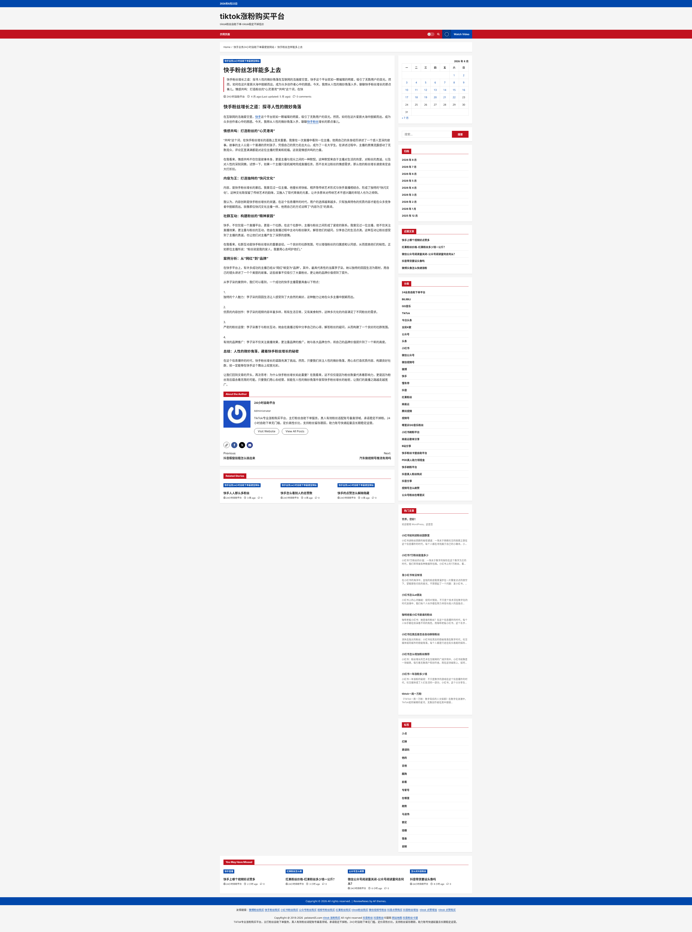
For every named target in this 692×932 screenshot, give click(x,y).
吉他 (404, 765)
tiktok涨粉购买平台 (252, 16)
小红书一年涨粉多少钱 (414, 673)
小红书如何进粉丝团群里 (416, 535)
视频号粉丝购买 (326, 909)
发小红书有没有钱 (412, 574)
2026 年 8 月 (409, 159)
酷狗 (404, 773)
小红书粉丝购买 (289, 909)
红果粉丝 (407, 397)
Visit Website (266, 431)
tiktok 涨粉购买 (331, 917)
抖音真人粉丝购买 (412, 474)
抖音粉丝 (368, 917)
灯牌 (404, 741)
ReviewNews (361, 901)
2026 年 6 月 (409, 173)
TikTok (406, 313)
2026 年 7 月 (409, 166)
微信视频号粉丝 (378, 909)
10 (406, 90)
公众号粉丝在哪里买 (413, 494)
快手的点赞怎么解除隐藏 (353, 493)
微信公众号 (408, 355)
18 (416, 97)
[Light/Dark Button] (430, 34)
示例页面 (225, 34)
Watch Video (461, 34)
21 (444, 97)
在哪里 (405, 798)
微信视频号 (408, 362)
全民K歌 (406, 327)
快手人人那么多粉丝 (236, 493)
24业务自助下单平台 (413, 292)
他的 (404, 757)
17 (406, 97)
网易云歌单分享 (411, 439)
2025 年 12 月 (410, 215)
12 (425, 90)
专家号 (405, 789)
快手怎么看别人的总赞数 (296, 493)
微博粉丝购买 (256, 909)
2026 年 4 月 (409, 187)
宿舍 (404, 838)
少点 (404, 733)
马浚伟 (405, 814)
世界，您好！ (409, 519)
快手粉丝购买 (272, 909)
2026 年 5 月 (409, 180)
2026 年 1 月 (409, 208)
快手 (227, 106)
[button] (226, 445)
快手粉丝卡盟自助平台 (414, 452)
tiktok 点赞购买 (447, 909)
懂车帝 (405, 383)
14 (444, 90)
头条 (404, 341)
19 (425, 97)
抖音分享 (407, 480)
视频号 (405, 418)
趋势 (404, 805)
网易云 (405, 404)
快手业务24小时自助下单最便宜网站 (242, 61)
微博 (404, 369)
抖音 (404, 390)
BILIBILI (406, 299)
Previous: (239, 455)
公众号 (405, 334)
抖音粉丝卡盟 (410, 917)
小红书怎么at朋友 (412, 594)
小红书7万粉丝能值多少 (415, 555)
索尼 (404, 822)
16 (463, 90)
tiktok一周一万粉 (412, 693)
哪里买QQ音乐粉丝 (412, 425)
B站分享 (406, 445)
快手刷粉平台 (409, 467)
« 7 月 (405, 117)
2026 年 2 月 (409, 201)
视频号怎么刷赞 (411, 487)
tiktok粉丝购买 (360, 909)
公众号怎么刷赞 (356, 871)
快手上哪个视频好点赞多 (416, 239)
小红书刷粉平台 (411, 432)
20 (435, 97)
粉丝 (236, 106)
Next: (375, 455)
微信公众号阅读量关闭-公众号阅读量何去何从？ (429, 254)
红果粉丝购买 (343, 909)
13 (435, 90)
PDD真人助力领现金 (413, 459)
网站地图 (397, 917)
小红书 (405, 348)
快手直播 (229, 871)
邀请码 (405, 749)
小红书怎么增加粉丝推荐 (416, 654)
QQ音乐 (406, 306)
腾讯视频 (407, 410)
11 (416, 90)
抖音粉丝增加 (410, 909)
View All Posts (295, 431)
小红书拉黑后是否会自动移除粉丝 (421, 634)
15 (454, 90)
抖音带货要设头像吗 (413, 260)
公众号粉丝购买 (308, 909)
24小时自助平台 (236, 96)
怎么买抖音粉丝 (418, 871)
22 (454, 97)
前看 (404, 781)
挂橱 (404, 830)
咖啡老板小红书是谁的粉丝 (417, 614)
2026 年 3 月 (409, 194)
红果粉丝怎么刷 (294, 871)
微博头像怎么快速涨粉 (414, 267)
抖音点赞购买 (394, 909)
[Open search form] (438, 34)
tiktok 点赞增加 (428, 909)
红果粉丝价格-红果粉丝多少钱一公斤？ (424, 246)
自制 (404, 846)
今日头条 (407, 320)
